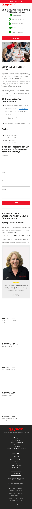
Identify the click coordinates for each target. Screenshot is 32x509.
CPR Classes (16, 440)
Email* (3, 172)
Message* (4, 189)
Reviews (16, 458)
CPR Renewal (16, 446)
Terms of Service (16, 465)
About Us (16, 456)
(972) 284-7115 (14, 1)
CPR (8, 78)
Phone (3, 181)
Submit (16, 202)
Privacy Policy (16, 467)
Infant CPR (16, 444)
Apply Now (16, 38)
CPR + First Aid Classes (16, 442)
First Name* (5, 155)
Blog (16, 463)
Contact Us (16, 462)
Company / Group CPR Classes (16, 448)
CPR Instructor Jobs (16, 460)
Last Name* (5, 164)
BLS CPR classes (23, 108)
